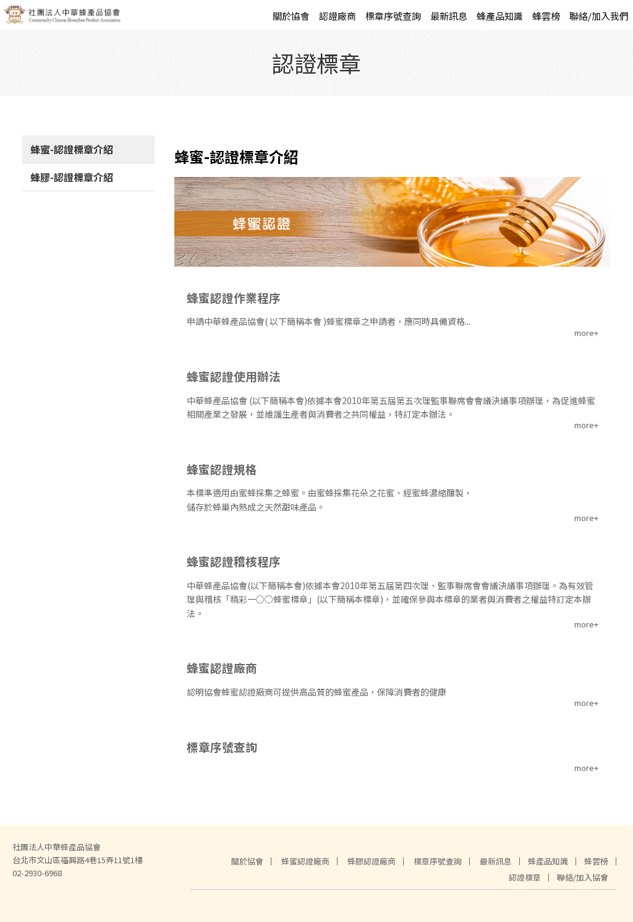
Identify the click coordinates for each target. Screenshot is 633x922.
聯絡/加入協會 (582, 877)
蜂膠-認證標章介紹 (71, 177)
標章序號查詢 (393, 15)
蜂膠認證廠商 (371, 861)
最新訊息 (448, 15)
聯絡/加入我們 (599, 15)
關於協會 (291, 15)
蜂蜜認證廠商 (305, 861)
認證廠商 (337, 15)
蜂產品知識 (500, 15)
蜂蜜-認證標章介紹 (71, 149)
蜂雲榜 (546, 15)
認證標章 (525, 877)
